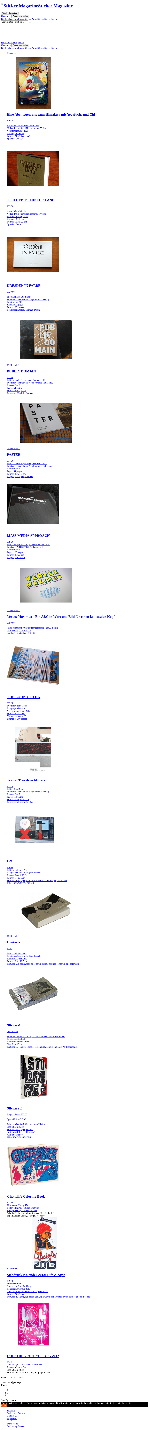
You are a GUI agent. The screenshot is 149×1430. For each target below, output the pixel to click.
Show (4, 1382)
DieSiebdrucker (30, 1210)
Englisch (13, 42)
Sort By (4, 1400)
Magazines (13, 19)
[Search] (30, 22)
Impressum (12, 1418)
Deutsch (5, 42)
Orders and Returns (16, 1413)
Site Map (11, 1410)
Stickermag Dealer (15, 1426)
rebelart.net (37, 1364)
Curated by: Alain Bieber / (19, 1364)
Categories (6, 16)
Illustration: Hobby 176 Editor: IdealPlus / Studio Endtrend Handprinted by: (23, 1208)
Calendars (11, 53)
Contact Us (12, 1416)
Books (4, 19)
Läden (54, 19)
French (21, 42)
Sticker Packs (30, 19)
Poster (21, 19)
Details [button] (128, 1403)
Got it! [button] (4, 1405)
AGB (9, 1421)
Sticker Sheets (43, 19)
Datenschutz (12, 1423)
